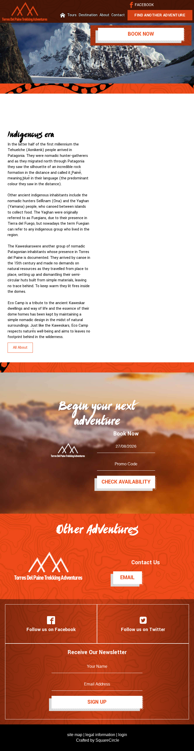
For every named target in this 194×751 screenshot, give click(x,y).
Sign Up (97, 702)
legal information (100, 735)
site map (74, 735)
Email (127, 577)
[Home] (62, 15)
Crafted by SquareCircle (97, 740)
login (122, 735)
